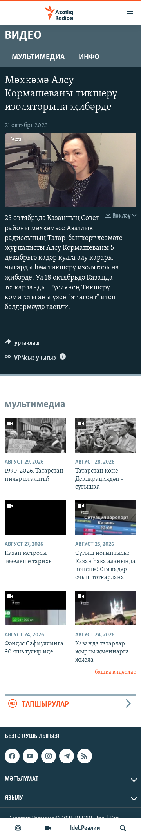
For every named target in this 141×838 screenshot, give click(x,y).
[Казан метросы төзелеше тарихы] (35, 517)
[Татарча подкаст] (18, 828)
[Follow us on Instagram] (48, 756)
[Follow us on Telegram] (66, 756)
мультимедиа (38, 57)
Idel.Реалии (85, 828)
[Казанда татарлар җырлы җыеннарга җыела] (105, 608)
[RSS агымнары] (84, 756)
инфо (89, 57)
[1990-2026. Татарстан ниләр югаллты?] (35, 435)
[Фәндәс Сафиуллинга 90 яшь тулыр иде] (35, 608)
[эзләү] (123, 828)
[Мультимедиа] (48, 828)
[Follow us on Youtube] (30, 756)
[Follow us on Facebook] (12, 756)
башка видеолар (115, 672)
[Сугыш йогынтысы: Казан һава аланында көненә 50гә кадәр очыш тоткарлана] (105, 517)
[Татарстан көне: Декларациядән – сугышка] (105, 435)
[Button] (22, 344)
